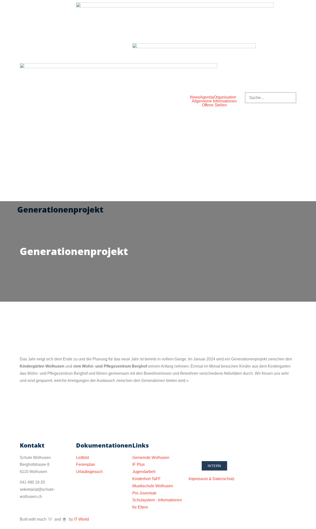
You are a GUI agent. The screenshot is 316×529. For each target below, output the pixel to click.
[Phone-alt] (195, 447)
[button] (226, 97)
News (195, 97)
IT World (81, 519)
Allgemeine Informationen (214, 101)
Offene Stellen (214, 105)
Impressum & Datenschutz (212, 479)
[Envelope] (208, 447)
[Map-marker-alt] (221, 447)
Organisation (225, 97)
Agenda (207, 97)
